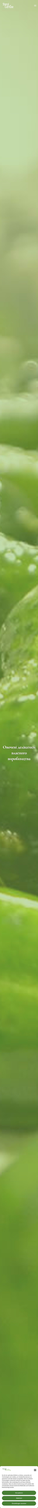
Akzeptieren (19, 1493)
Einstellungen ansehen (19, 1503)
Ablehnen (19, 1498)
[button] (35, 1470)
